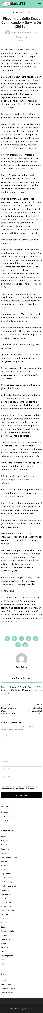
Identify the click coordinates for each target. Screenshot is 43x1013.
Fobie (3, 865)
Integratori (5, 890)
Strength (4, 947)
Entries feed (6, 984)
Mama (3, 898)
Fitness (15, 12)
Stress (3, 952)
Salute (3, 927)
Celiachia (5, 841)
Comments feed (8, 989)
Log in (3, 980)
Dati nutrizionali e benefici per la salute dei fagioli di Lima (16, 688)
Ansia (3, 837)
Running (4, 923)
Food (3, 870)
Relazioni (5, 919)
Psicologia (5, 915)
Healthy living (6, 882)
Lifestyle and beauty (9, 894)
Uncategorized (7, 956)
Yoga (3, 964)
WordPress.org (7, 993)
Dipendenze (6, 853)
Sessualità (5, 939)
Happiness (5, 874)
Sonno (3, 943)
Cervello (4, 845)
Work (3, 960)
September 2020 (8, 816)
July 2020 (5, 820)
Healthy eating (24, 12)
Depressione (6, 849)
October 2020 (7, 812)
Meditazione (6, 902)
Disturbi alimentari (9, 857)
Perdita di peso (7, 910)
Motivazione (6, 906)
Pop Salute (17, 32)
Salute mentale (7, 931)
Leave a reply (22, 37)
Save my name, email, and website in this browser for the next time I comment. (19, 787)
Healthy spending (8, 886)
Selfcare (4, 935)
